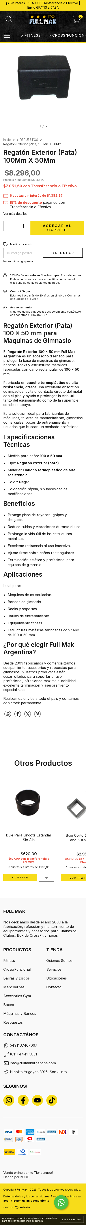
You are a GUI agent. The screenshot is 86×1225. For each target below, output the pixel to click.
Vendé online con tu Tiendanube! (28, 1172)
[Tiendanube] (17, 1208)
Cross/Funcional (17, 969)
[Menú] (7, 35)
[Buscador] (9, 19)
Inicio (7, 140)
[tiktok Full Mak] (51, 1100)
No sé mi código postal (18, 261)
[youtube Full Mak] (37, 1100)
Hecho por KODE (16, 1177)
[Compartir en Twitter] (28, 715)
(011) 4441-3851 (23, 1054)
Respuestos (13, 1022)
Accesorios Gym (17, 996)
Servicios (54, 969)
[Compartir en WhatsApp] (7, 714)
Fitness (9, 960)
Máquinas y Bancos (19, 1013)
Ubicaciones (56, 978)
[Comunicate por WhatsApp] (61, 1202)
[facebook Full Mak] (23, 1100)
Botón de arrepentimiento (31, 1200)
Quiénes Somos (59, 960)
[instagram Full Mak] (8, 1100)
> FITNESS (31, 35)
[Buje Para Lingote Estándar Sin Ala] (46, 877)
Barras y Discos (16, 978)
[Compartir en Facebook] (18, 715)
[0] (76, 21)
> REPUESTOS (27, 140)
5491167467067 (23, 1045)
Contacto (54, 987)
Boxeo (8, 1004)
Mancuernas (13, 987)
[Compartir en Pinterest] (37, 715)
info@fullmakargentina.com (33, 1063)
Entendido (72, 1219)
